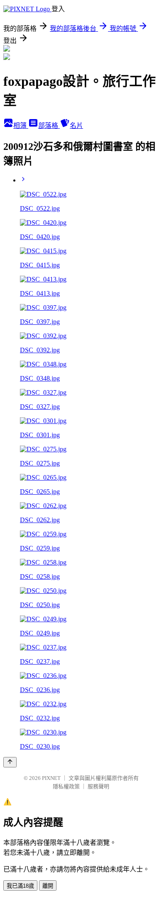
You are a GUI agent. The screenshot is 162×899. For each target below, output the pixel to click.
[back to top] (10, 762)
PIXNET (51, 778)
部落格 (49, 125)
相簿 (20, 125)
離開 (47, 886)
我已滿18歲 (20, 886)
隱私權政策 (66, 786)
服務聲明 (98, 786)
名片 (76, 125)
